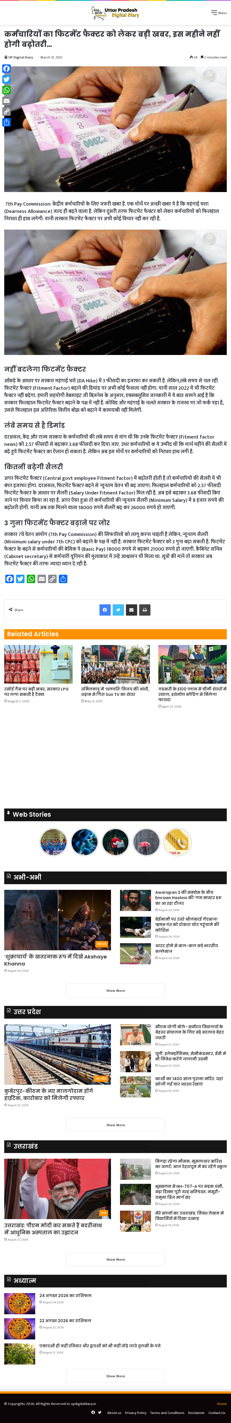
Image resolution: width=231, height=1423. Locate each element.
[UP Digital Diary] (115, 13)
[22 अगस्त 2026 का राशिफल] (19, 1328)
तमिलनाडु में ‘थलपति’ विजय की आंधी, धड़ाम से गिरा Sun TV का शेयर (115, 691)
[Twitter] (6, 79)
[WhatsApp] (6, 90)
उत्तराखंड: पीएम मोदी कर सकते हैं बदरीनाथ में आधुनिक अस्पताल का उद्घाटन (53, 1229)
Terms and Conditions (167, 1413)
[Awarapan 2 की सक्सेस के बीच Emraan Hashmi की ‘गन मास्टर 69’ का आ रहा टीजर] (135, 900)
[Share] (6, 122)
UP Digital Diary (20, 57)
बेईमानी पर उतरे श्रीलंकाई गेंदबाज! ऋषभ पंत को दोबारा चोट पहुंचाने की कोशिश (187, 924)
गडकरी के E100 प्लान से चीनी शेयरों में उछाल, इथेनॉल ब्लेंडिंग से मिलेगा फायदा (192, 694)
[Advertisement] (115, 760)
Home (222, 1404)
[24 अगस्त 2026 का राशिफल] (19, 1303)
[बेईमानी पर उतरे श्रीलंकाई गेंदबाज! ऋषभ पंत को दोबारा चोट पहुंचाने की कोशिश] (135, 927)
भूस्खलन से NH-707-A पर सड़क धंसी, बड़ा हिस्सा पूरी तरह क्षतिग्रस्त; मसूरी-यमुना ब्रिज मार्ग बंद (189, 1192)
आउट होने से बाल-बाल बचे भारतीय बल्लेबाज (186, 948)
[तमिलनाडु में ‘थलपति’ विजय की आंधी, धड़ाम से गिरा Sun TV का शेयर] (115, 664)
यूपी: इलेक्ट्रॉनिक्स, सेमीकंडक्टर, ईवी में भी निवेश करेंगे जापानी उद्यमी (190, 1056)
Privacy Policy (135, 1413)
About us (114, 1413)
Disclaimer (196, 1413)
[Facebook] (6, 68)
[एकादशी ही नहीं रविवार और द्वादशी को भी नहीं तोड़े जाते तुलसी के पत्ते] (19, 1354)
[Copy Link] (6, 111)
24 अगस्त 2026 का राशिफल (65, 1295)
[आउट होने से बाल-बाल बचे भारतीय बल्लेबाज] (135, 953)
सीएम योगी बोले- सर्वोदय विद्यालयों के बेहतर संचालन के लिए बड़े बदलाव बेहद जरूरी (189, 1032)
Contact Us (216, 1413)
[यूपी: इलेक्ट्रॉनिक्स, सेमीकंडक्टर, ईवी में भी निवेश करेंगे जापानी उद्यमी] (135, 1061)
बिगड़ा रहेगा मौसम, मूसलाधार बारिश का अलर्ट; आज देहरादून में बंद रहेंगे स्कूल (191, 1164)
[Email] (6, 100)
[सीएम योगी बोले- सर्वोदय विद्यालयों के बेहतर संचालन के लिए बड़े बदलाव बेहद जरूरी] (135, 1034)
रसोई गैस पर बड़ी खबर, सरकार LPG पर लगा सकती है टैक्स (36, 691)
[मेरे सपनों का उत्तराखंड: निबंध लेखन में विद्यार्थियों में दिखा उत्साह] (135, 1221)
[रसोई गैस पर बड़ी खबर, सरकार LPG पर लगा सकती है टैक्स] (38, 664)
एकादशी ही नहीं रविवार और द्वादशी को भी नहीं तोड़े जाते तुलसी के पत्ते (100, 1346)
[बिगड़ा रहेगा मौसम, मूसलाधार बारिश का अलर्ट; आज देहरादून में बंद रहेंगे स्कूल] (135, 1169)
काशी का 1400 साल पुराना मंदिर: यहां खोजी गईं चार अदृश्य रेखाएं (189, 1081)
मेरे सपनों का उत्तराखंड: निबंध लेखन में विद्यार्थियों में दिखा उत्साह (189, 1216)
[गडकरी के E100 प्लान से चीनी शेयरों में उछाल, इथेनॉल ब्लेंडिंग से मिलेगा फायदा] (192, 664)
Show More (115, 991)
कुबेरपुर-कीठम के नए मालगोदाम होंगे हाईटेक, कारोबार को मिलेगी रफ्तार (48, 1095)
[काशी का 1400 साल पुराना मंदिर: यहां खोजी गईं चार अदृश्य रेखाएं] (135, 1086)
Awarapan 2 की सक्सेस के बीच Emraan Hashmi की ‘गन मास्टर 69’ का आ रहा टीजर (188, 898)
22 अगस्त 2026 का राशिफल (65, 1321)
